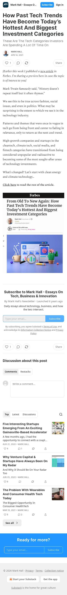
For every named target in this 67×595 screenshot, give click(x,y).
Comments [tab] (11, 371)
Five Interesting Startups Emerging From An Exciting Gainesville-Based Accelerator (25, 428)
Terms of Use (50, 326)
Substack (16, 587)
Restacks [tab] (25, 371)
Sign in (60, 4)
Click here (9, 185)
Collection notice (54, 570)
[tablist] (17, 371)
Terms (39, 570)
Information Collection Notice (36, 329)
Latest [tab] (15, 414)
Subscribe (47, 4)
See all (9, 523)
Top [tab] (7, 414)
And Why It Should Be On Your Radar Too (25, 471)
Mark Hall (16, 51)
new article (46, 71)
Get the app (50, 579)
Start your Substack (24, 579)
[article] (33, 436)
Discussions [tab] (29, 414)
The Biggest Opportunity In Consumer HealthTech (19, 504)
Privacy (29, 570)
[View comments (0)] (18, 63)
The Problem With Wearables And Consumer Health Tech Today (24, 494)
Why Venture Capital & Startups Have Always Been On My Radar (25, 461)
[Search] (60, 414)
